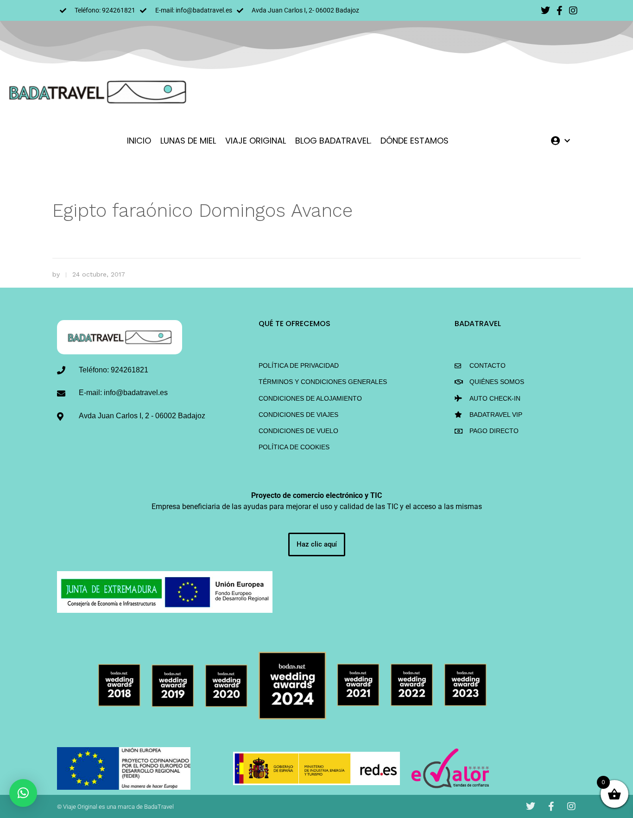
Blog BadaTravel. (333, 140)
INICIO (139, 140)
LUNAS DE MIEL (188, 140)
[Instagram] (573, 10)
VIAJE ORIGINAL (255, 140)
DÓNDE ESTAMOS (414, 140)
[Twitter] (545, 10)
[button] (23, 793)
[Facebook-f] (559, 10)
